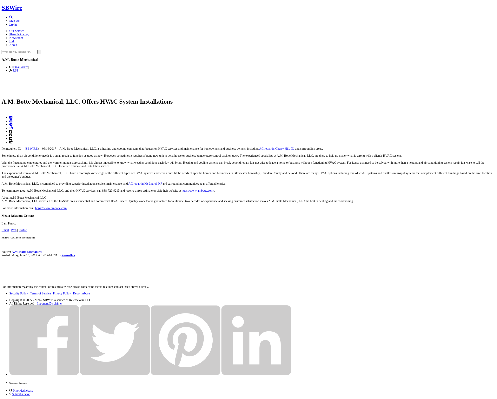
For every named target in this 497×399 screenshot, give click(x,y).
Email (5, 230)
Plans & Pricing (19, 34)
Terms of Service (40, 293)
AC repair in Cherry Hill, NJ (276, 148)
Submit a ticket (21, 394)
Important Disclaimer (50, 303)
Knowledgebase (23, 390)
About (13, 44)
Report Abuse (81, 293)
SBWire (12, 7)
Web (14, 230)
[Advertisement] (248, 84)
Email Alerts (20, 67)
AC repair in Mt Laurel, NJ (145, 183)
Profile (23, 230)
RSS (15, 70)
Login (13, 24)
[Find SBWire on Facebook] (44, 374)
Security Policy (18, 293)
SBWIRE (32, 148)
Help (12, 41)
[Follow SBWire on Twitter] (115, 374)
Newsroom (16, 37)
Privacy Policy (62, 293)
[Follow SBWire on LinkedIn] (256, 374)
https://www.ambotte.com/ (198, 190)
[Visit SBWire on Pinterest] (186, 374)
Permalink (68, 255)
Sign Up (14, 20)
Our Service (16, 30)
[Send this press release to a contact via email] (10, 117)
